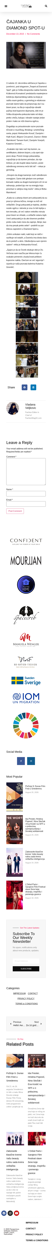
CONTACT (33, 993)
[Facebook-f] (21, 761)
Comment (11, 457)
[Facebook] (4, 1213)
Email (9, 500)
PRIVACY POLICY (26, 998)
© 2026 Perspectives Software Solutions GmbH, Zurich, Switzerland (11, 1231)
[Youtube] (16, 1213)
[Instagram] (31, 761)
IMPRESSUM (19, 993)
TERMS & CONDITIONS (26, 1004)
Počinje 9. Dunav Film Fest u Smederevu (14, 1077)
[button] (6, 6)
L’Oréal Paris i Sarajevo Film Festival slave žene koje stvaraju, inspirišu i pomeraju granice (35, 889)
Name (9, 489)
